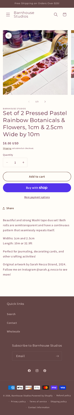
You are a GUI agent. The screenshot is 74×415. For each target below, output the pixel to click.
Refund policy (63, 395)
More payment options (37, 197)
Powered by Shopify (42, 395)
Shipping (7, 148)
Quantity (8, 154)
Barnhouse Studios (21, 395)
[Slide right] (45, 101)
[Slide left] (29, 101)
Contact (12, 323)
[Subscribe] (57, 356)
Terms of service (38, 401)
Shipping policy (59, 401)
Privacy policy (18, 401)
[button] (8, 14)
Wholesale (13, 331)
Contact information (38, 407)
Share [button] (10, 208)
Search (11, 314)
